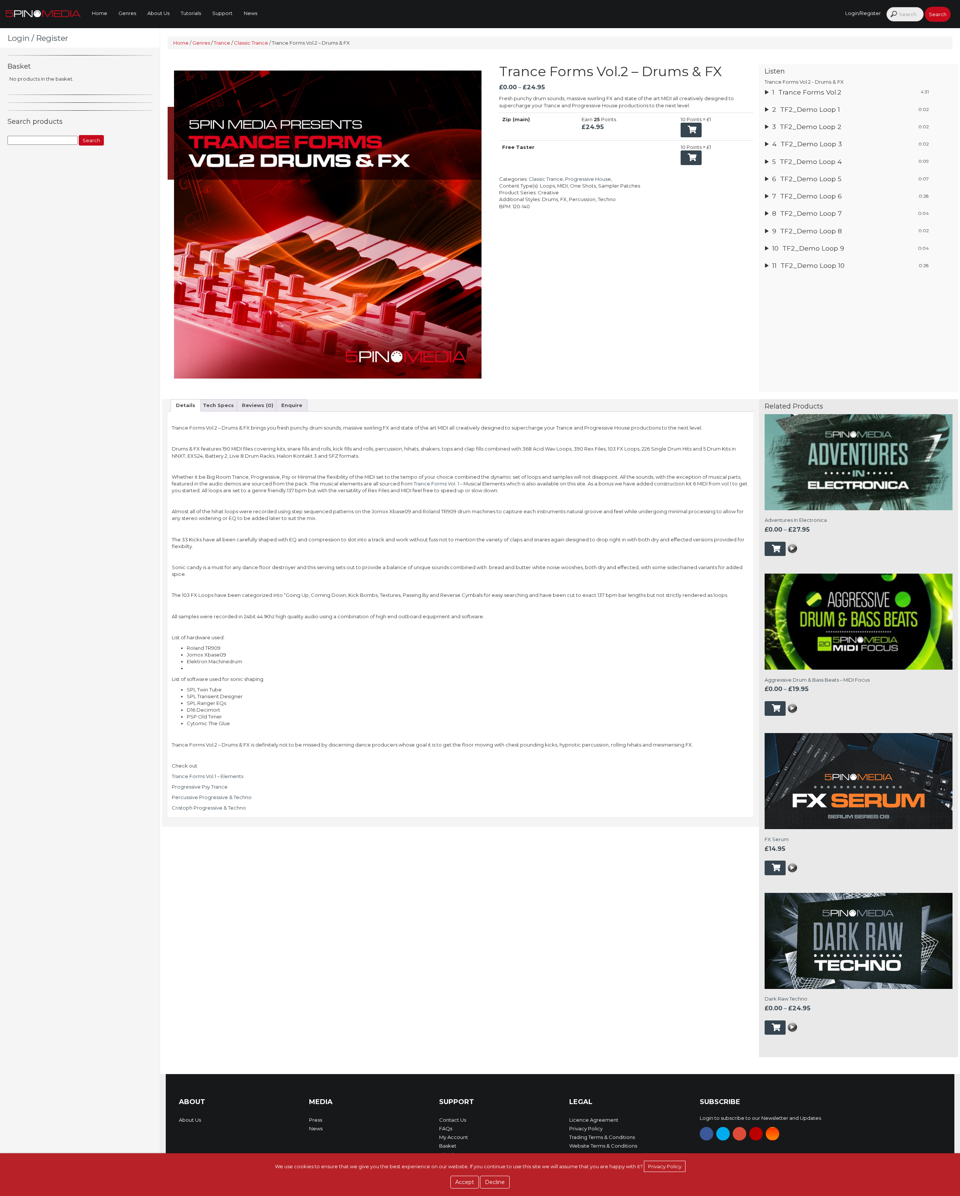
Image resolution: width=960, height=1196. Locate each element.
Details (185, 405)
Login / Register (38, 38)
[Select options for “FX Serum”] (775, 868)
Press (315, 1120)
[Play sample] (792, 550)
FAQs (445, 1128)
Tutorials (191, 13)
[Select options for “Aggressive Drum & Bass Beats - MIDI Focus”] (775, 708)
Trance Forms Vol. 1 (436, 484)
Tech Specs (218, 405)
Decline (495, 1182)
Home (99, 13)
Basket (447, 1146)
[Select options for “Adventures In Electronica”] (775, 549)
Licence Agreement (593, 1120)
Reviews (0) (257, 405)
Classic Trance (251, 43)
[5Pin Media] (43, 13)
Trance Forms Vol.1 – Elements (207, 776)
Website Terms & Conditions (603, 1146)
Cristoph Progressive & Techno (209, 808)
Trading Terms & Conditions (602, 1137)
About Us (158, 13)
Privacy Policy (586, 1128)
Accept (464, 1182)
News (250, 13)
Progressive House (588, 179)
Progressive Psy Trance (200, 787)
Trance (222, 43)
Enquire (291, 405)
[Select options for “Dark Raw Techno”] (775, 1027)
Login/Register (863, 13)
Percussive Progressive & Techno (212, 797)
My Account (453, 1137)
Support (222, 13)
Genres (127, 13)
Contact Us (452, 1120)
